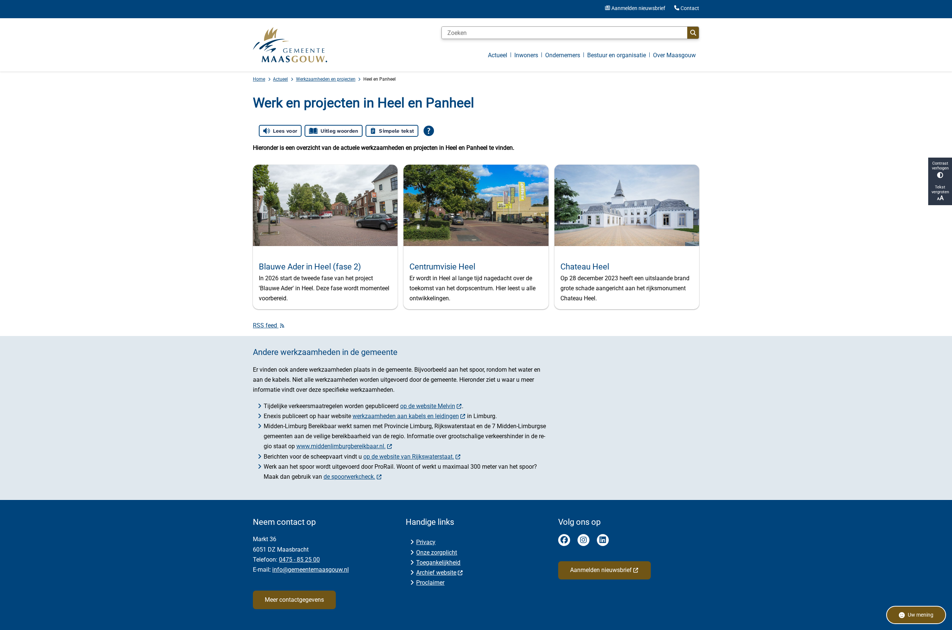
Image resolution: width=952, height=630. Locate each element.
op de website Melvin (427, 406)
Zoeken (693, 33)
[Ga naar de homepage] (290, 44)
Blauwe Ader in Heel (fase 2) (310, 266)
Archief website (436, 572)
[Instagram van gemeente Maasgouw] (583, 540)
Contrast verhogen (940, 166)
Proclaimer (430, 582)
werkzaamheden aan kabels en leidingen (406, 416)
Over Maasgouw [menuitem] (674, 55)
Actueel (280, 79)
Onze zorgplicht (436, 552)
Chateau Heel (584, 266)
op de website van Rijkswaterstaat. (408, 456)
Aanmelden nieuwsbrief (601, 570)
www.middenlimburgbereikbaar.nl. (341, 446)
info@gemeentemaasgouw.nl (310, 569)
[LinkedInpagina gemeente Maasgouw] (603, 540)
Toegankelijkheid (438, 562)
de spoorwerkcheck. (349, 476)
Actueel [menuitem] (497, 55)
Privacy (425, 542)
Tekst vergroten (940, 189)
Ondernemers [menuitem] (562, 55)
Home (259, 79)
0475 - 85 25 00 (299, 559)
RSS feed (266, 325)
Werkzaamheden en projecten (326, 79)
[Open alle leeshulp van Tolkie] (429, 131)
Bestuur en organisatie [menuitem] (616, 55)
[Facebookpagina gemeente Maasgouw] (564, 540)
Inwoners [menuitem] (526, 55)
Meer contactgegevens (294, 599)
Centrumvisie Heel (442, 266)
